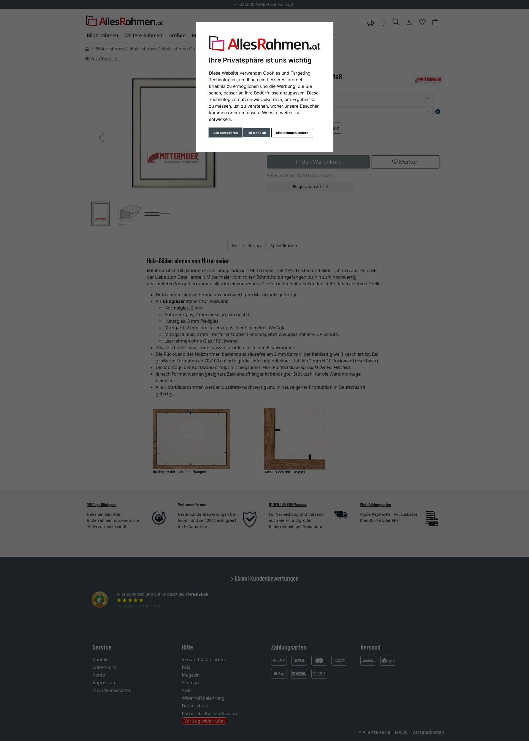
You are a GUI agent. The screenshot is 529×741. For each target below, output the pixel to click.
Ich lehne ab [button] (257, 133)
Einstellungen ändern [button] (292, 133)
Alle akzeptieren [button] (225, 133)
